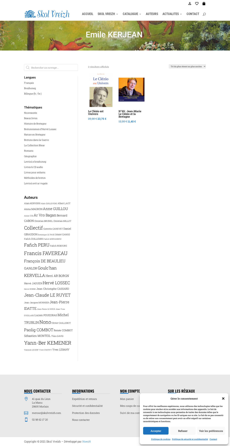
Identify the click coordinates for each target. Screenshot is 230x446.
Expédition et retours (84, 399)
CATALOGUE (130, 14)
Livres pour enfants (34, 172)
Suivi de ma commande (134, 413)
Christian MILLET (62, 220)
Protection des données (86, 413)
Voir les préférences (211, 431)
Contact (213, 439)
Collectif (33, 228)
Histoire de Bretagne (35, 123)
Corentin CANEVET (53, 228)
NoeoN (86, 441)
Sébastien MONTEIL (37, 336)
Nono (45, 322)
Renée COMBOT (63, 330)
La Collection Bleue (34, 145)
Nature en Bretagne (34, 134)
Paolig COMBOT (38, 329)
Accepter (156, 431)
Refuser (182, 431)
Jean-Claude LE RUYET (47, 295)
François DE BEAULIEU (44, 260)
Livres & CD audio (33, 167)
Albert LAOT (64, 203)
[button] (223, 398)
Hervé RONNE (30, 289)
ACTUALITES (170, 14)
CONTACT (193, 14)
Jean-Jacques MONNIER (36, 302)
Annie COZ (28, 216)
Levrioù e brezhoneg (35, 161)
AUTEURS (152, 14)
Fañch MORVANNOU (52, 239)
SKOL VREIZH (106, 14)
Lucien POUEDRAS (46, 315)
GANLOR (30, 268)
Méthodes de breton (35, 177)
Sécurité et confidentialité (87, 405)
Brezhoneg (30, 88)
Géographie (30, 156)
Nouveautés (30, 112)
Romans (28, 150)
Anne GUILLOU (55, 208)
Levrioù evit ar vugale (35, 183)
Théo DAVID (57, 336)
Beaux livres (30, 118)
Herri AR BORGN (57, 276)
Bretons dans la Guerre (36, 139)
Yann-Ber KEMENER (47, 342)
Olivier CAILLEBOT (61, 322)
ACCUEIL (87, 14)
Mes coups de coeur (131, 405)
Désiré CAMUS (62, 234)
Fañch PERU (37, 245)
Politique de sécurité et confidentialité (190, 439)
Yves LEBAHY (60, 349)
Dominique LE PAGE (46, 234)
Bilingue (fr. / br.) (33, 93)
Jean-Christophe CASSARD (52, 288)
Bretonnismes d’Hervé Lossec (40, 129)
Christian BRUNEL (43, 220)
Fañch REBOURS (58, 245)
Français (29, 82)
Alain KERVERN (32, 203)
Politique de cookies (160, 439)
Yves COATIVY (45, 350)
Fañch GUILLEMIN (33, 238)
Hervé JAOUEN (33, 283)
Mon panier (127, 399)
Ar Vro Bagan (45, 215)
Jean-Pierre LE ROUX (46, 309)
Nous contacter (81, 419)
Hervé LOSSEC (56, 282)
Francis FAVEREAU (46, 253)
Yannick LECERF (31, 350)
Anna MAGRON (33, 209)
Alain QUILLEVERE (49, 203)
